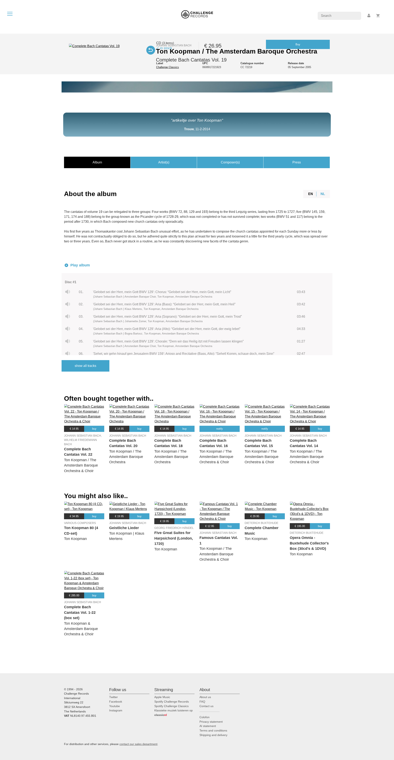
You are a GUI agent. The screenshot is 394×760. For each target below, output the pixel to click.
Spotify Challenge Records (171, 701)
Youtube (114, 706)
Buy (298, 44)
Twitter (113, 697)
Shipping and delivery (213, 735)
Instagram (115, 710)
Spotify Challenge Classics (171, 706)
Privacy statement (211, 721)
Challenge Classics (167, 67)
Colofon (204, 717)
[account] (369, 15)
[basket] (378, 15)
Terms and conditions (213, 730)
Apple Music (162, 697)
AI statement (207, 726)
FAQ (202, 701)
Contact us (206, 706)
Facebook (115, 701)
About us (205, 697)
